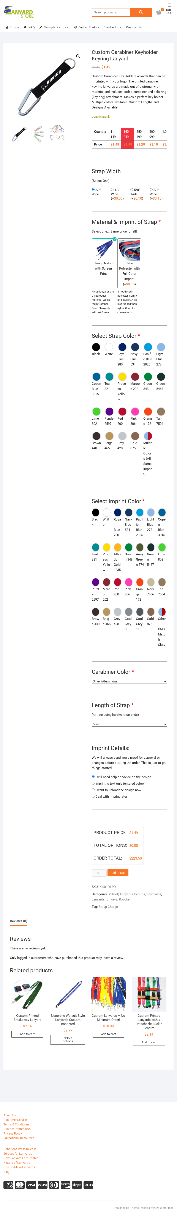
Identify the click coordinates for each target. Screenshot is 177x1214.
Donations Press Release (19, 1149)
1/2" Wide (117, 194)
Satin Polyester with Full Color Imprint (129, 271)
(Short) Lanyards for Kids (127, 894)
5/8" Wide (136, 194)
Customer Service (15, 1120)
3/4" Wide (156, 194)
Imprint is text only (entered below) (120, 784)
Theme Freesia (139, 1207)
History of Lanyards (16, 1162)
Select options (68, 1039)
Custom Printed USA (17, 1129)
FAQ (31, 27)
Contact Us (113, 27)
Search (141, 12)
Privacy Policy (12, 1133)
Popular (124, 899)
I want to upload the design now (118, 790)
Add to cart (118, 873)
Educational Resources (18, 1138)
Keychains (154, 894)
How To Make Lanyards (19, 1167)
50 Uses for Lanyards (17, 1153)
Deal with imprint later (111, 797)
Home (15, 27)
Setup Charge (108, 907)
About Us (9, 1115)
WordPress (167, 1207)
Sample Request (57, 27)
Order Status (89, 27)
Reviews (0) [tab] (18, 921)
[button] (78, 56)
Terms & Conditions (16, 1124)
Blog (6, 1172)
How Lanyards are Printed (20, 1158)
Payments (134, 27)
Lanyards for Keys (104, 899)
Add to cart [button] (27, 1034)
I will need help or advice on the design (123, 777)
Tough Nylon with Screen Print (103, 268)
